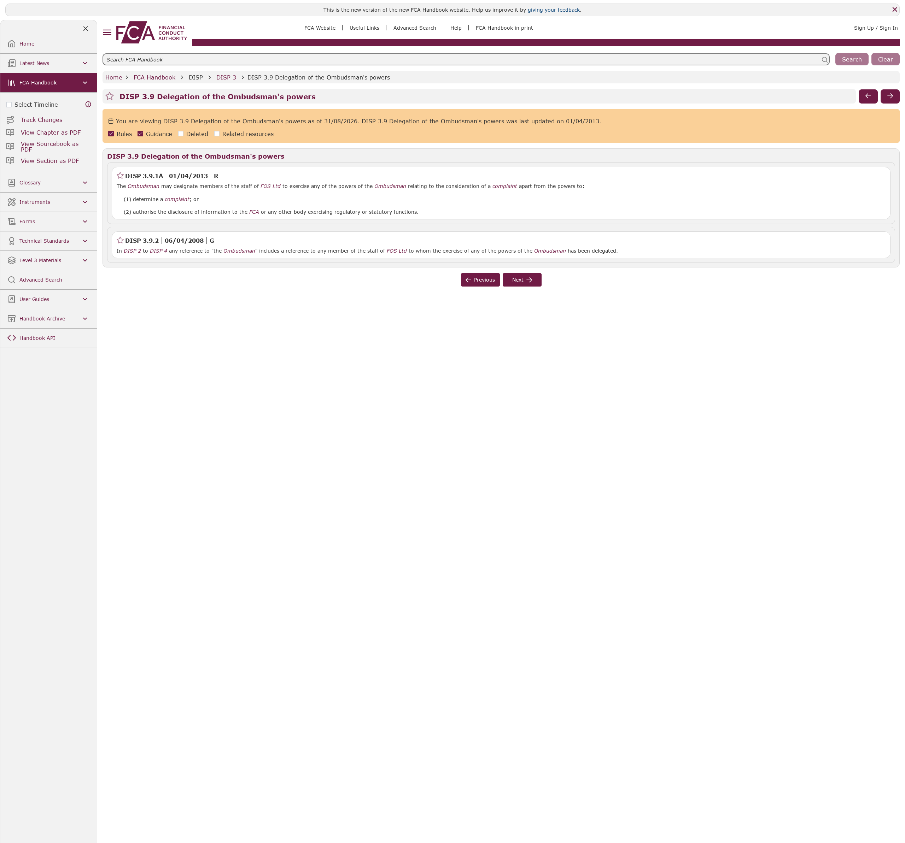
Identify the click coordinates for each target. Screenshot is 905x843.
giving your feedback (554, 10)
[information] (88, 104)
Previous (484, 280)
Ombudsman (143, 186)
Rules (124, 133)
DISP (196, 77)
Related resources (248, 133)
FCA (254, 212)
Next (518, 280)
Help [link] (456, 28)
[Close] (895, 9)
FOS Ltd (271, 186)
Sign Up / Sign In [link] (876, 28)
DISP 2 (132, 250)
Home (113, 77)
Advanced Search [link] (414, 28)
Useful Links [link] (364, 28)
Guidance (159, 133)
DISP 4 (158, 250)
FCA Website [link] (319, 28)
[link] (151, 32)
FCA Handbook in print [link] (504, 28)
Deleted (197, 133)
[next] (890, 96)
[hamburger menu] (107, 32)
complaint (504, 186)
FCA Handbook (154, 77)
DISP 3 (226, 77)
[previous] (868, 96)
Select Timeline (36, 104)
